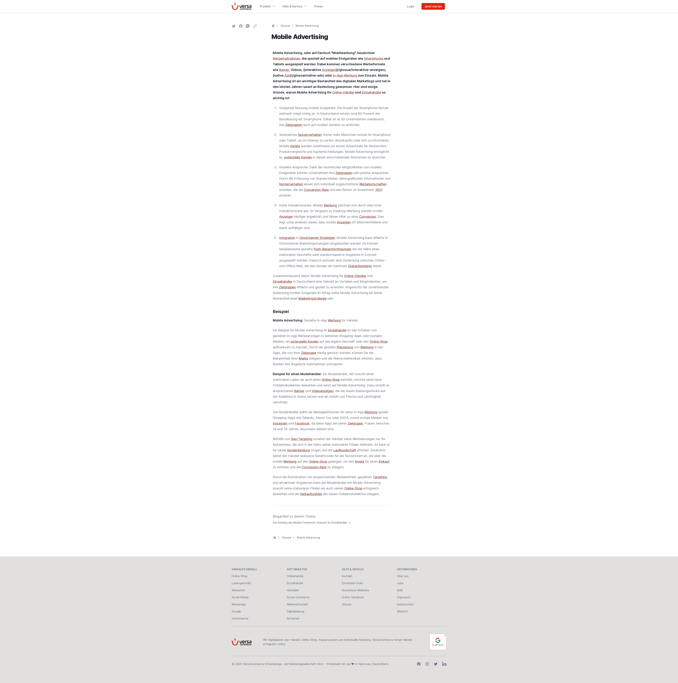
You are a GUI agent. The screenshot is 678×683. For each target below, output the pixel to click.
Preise (318, 6)
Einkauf (384, 461)
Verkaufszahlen (311, 494)
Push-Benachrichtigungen (332, 249)
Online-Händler (343, 92)
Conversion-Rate (316, 190)
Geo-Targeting (301, 439)
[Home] (273, 26)
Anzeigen (329, 70)
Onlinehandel (295, 576)
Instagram (280, 423)
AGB (400, 590)
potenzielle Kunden (298, 157)
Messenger (239, 604)
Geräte (295, 146)
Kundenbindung (298, 450)
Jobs (400, 583)
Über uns (403, 576)
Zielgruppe (308, 353)
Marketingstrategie (312, 298)
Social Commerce (298, 597)
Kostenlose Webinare (355, 590)
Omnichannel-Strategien (317, 238)
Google (236, 611)
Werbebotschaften (372, 184)
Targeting (380, 477)
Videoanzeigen (322, 391)
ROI (379, 190)
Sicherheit (293, 618)
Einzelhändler (371, 92)
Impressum (404, 597)
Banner (284, 70)
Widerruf (402, 611)
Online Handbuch (353, 597)
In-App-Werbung (345, 75)
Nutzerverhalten (310, 135)
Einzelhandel (337, 330)
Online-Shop (379, 341)
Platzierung (345, 347)
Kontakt (347, 576)
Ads (287, 75)
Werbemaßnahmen (286, 58)
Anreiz (359, 461)
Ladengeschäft (241, 583)
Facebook (302, 423)
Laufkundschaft (344, 450)
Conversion (367, 216)
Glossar (285, 25)
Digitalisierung (295, 611)
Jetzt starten (433, 6)
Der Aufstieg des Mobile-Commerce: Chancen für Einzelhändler (311, 522)
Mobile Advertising (307, 25)
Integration (287, 238)
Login (410, 6)
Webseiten (238, 590)
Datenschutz (405, 604)
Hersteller (293, 590)
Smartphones (373, 58)
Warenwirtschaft (297, 604)
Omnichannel (240, 618)
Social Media (240, 597)
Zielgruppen (293, 125)
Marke (303, 358)
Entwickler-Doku (352, 583)
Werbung (330, 205)
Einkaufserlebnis (360, 266)
